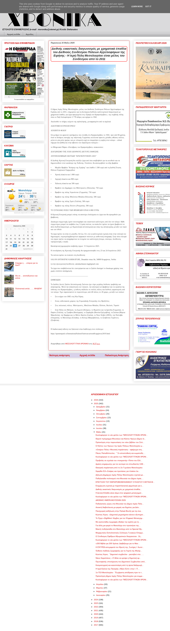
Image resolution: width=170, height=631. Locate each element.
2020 (96, 614)
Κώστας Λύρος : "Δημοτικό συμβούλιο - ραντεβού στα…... (120, 554)
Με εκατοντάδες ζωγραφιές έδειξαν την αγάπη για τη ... (118, 522)
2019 (96, 618)
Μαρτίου (100, 588)
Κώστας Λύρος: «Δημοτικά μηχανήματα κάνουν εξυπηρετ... (120, 515)
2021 (96, 610)
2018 (96, 621)
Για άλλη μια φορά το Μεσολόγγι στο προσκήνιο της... (118, 525)
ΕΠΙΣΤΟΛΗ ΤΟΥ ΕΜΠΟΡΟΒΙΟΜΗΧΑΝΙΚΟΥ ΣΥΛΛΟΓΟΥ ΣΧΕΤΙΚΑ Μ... (125, 482)
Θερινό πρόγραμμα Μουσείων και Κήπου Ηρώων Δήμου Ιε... (121, 439)
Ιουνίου (99, 428)
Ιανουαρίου (101, 595)
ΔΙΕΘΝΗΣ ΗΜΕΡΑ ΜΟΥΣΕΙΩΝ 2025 (111, 500)
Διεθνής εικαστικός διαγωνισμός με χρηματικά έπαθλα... (119, 489)
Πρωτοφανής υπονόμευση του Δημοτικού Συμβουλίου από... (121, 562)
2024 (96, 600)
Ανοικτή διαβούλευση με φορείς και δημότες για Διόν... (118, 507)
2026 (96, 400)
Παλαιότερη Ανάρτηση (117, 355)
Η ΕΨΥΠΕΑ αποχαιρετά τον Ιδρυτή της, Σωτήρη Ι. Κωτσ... (120, 547)
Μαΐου (99, 432)
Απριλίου (100, 584)
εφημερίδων (30, 99)
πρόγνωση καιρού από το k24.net (24, 212)
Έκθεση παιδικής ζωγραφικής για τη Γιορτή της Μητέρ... (119, 551)
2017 (96, 625)
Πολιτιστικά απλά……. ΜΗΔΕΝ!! (28, 288)
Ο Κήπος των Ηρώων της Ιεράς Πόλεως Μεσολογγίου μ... (120, 446)
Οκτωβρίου (101, 414)
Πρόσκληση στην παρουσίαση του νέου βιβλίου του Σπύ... (120, 442)
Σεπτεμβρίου (101, 417)
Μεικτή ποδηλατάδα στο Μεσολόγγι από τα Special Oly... (119, 529)
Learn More (137, 6)
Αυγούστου (101, 421)
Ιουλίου (99, 425)
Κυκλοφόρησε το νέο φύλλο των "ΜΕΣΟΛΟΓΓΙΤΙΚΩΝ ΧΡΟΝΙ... (122, 435)
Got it (148, 6)
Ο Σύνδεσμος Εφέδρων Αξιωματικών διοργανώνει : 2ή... (119, 536)
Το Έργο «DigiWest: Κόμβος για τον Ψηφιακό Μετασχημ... (120, 518)
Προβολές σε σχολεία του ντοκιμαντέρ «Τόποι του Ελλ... (119, 460)
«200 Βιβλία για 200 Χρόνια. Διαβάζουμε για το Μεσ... (118, 543)
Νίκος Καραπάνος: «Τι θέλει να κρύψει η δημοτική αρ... (118, 558)
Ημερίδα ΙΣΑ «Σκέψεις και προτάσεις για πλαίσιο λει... (118, 471)
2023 (96, 603)
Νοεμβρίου (101, 410)
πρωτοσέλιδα (20, 99)
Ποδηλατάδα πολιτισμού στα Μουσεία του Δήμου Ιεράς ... (120, 478)
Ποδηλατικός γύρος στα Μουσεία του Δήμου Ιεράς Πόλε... (120, 504)
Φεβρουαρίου (102, 591)
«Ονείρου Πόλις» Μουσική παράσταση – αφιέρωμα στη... (119, 450)
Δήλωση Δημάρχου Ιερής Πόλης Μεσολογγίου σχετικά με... (120, 475)
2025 (96, 403)
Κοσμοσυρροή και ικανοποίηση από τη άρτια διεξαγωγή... (120, 565)
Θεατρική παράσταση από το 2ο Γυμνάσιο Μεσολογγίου (119, 468)
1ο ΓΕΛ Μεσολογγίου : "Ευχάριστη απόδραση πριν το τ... (119, 572)
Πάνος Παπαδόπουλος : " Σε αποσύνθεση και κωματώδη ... (120, 453)
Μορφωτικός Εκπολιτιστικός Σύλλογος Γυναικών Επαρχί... (120, 533)
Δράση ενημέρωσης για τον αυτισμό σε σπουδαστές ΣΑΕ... (120, 464)
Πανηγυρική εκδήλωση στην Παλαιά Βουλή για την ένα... (119, 511)
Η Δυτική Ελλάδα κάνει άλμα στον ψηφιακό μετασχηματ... (119, 493)
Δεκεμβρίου (101, 407)
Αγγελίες (29, 34)
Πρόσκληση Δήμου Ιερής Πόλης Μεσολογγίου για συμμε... (120, 576)
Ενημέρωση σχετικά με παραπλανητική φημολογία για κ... (119, 486)
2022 (96, 607)
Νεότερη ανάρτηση (59, 355)
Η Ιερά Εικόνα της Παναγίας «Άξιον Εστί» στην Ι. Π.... (118, 569)
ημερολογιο (28, 249)
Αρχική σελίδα (13, 34)
